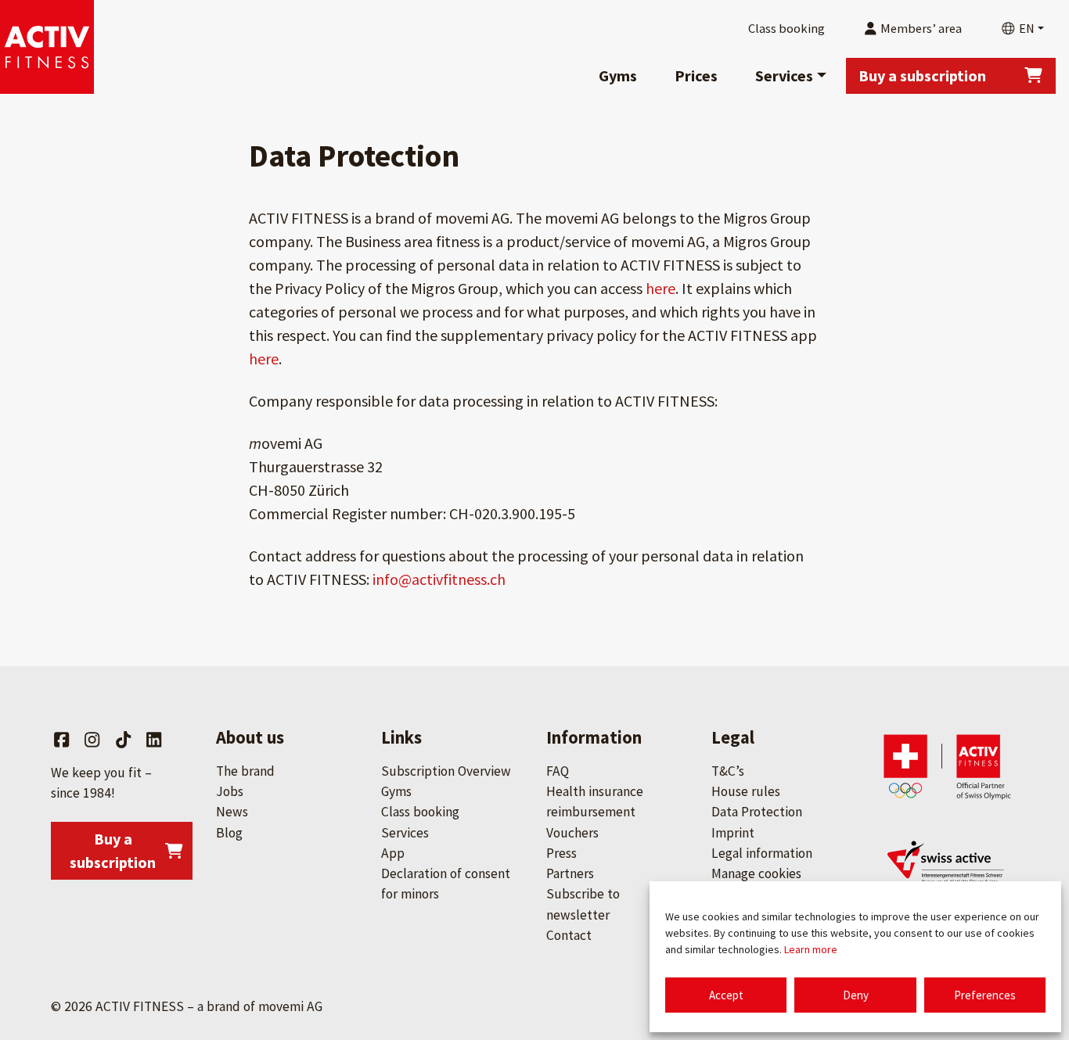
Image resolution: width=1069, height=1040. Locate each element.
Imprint (732, 832)
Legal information (761, 853)
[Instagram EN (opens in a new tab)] (92, 740)
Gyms (618, 75)
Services (784, 75)
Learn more (810, 949)
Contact (569, 935)
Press (561, 853)
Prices (696, 75)
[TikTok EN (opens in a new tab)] (123, 740)
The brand (245, 771)
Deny (856, 995)
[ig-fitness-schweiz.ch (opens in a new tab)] (947, 868)
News (232, 811)
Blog (229, 832)
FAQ (557, 771)
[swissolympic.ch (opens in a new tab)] (947, 766)
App (393, 853)
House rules (745, 791)
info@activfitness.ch (439, 579)
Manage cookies (756, 873)
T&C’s (727, 771)
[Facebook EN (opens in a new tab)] (61, 740)
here (660, 288)
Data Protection (756, 811)
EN (1026, 28)
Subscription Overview (446, 771)
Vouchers (572, 832)
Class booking (420, 811)
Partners (570, 873)
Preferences (985, 995)
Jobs (229, 791)
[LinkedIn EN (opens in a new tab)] (153, 740)
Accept (726, 995)
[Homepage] (47, 47)
